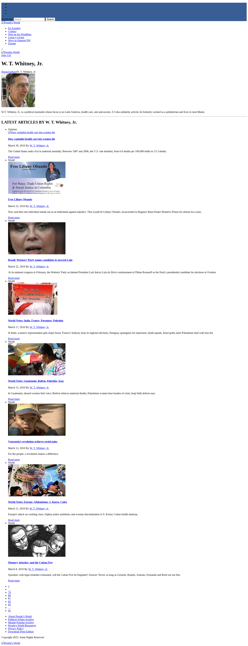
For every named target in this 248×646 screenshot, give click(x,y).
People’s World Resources (22, 625)
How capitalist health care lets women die (31, 139)
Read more (14, 157)
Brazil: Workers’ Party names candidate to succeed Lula (40, 260)
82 (9, 601)
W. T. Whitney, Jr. (39, 145)
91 (9, 610)
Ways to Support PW (19, 40)
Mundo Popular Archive (21, 622)
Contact (12, 31)
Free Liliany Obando (20, 199)
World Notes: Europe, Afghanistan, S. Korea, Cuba (37, 502)
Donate (12, 43)
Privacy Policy (16, 628)
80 (9, 595)
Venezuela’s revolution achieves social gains (32, 441)
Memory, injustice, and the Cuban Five (30, 562)
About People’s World (20, 616)
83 (9, 604)
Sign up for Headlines (19, 34)
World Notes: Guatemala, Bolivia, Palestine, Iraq (36, 381)
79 (9, 592)
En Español (14, 28)
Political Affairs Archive (21, 619)
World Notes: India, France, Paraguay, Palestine (35, 320)
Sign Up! (6, 55)
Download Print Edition (21, 631)
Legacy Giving (16, 37)
